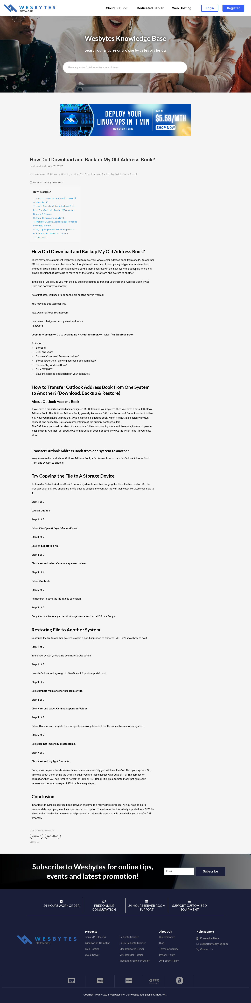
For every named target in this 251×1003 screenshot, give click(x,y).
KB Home (52, 174)
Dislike (54, 836)
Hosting (66, 174)
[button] (209, 8)
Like (38, 836)
